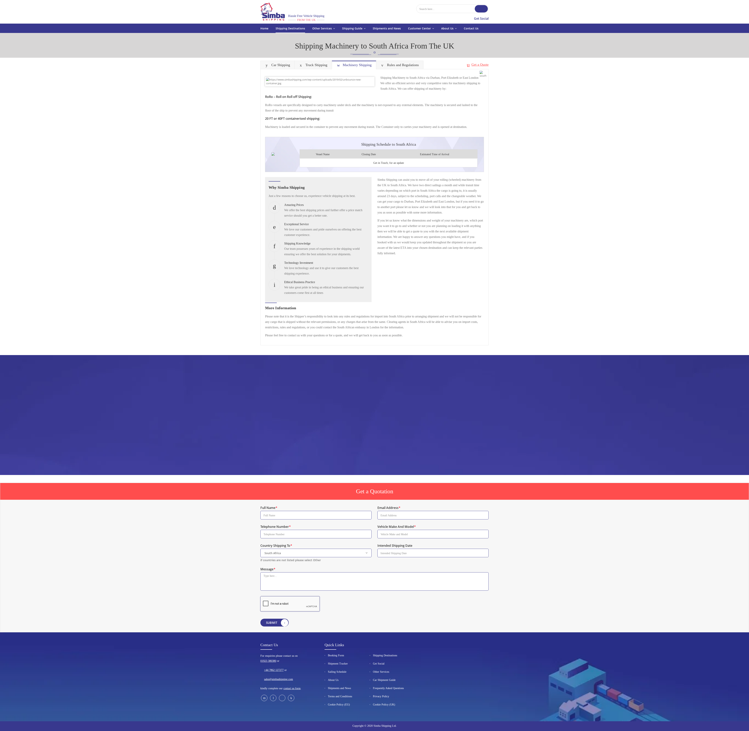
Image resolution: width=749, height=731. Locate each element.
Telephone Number (275, 527)
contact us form (292, 688)
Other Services (381, 671)
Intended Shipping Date (394, 545)
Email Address (388, 508)
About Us (333, 680)
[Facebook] (264, 698)
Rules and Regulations (403, 65)
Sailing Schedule (337, 671)
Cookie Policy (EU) (339, 704)
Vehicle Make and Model (396, 527)
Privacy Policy (381, 696)
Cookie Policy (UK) (384, 704)
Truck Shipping (316, 65)
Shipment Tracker (338, 663)
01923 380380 (268, 660)
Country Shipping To (276, 545)
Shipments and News (339, 688)
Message (267, 569)
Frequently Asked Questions (388, 688)
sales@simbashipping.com (278, 679)
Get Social (481, 18)
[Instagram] (282, 698)
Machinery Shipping (357, 65)
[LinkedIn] (291, 698)
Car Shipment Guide (384, 680)
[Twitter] (273, 698)
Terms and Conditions (340, 696)
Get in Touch (380, 162)
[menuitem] (264, 28)
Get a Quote (480, 64)
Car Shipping (280, 65)
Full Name (268, 508)
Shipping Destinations (385, 655)
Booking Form (336, 655)
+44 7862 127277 (274, 670)
